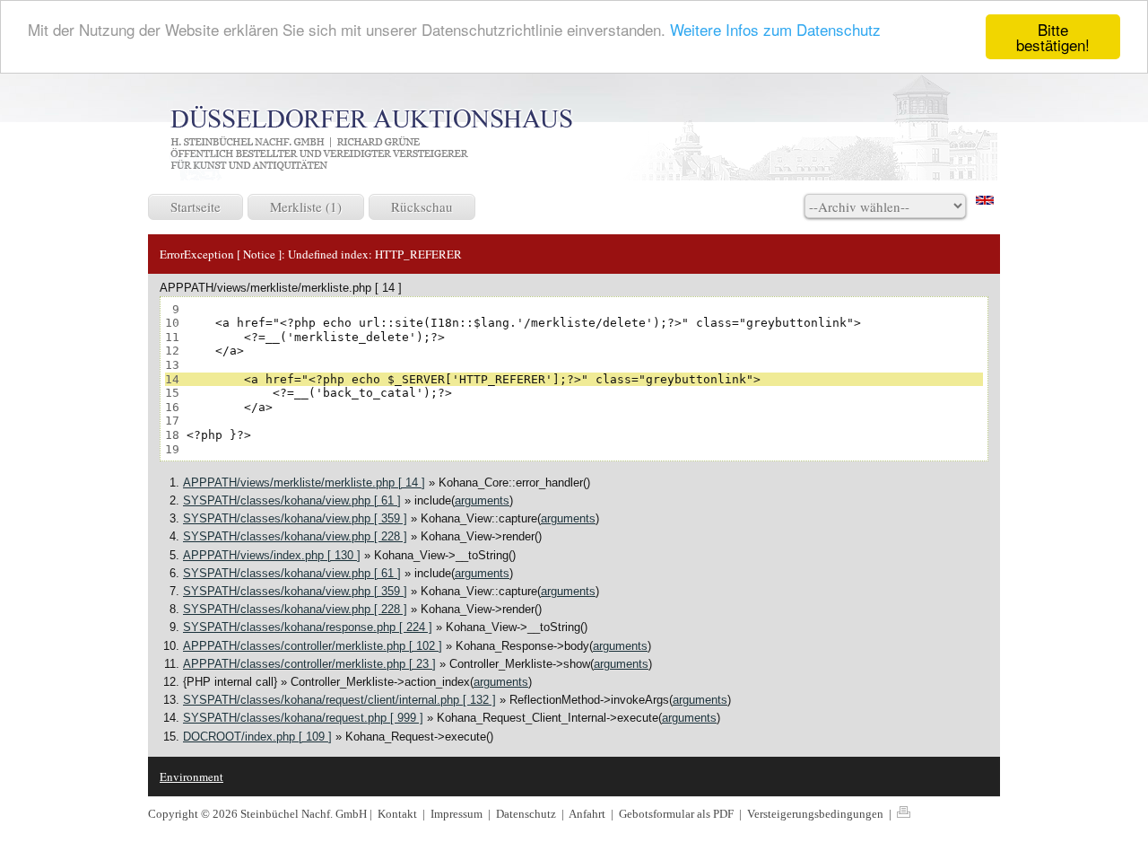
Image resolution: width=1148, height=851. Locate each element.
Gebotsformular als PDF (677, 813)
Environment (191, 776)
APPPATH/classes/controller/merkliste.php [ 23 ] (309, 664)
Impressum (457, 813)
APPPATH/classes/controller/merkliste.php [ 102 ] (312, 646)
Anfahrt (588, 813)
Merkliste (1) (306, 206)
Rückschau (422, 206)
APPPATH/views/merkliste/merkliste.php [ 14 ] (304, 482)
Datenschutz (527, 813)
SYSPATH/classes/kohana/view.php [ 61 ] (292, 500)
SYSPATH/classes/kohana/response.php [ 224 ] (307, 627)
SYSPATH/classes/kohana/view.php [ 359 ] (295, 518)
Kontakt (397, 813)
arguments (482, 500)
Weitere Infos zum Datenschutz (775, 30)
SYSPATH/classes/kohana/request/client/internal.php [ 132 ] (339, 699)
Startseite (195, 206)
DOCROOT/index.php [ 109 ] (257, 736)
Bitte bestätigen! (1053, 37)
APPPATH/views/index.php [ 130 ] (272, 555)
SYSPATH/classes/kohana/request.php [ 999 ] (303, 717)
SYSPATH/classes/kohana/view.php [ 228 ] (295, 536)
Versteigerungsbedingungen (816, 813)
